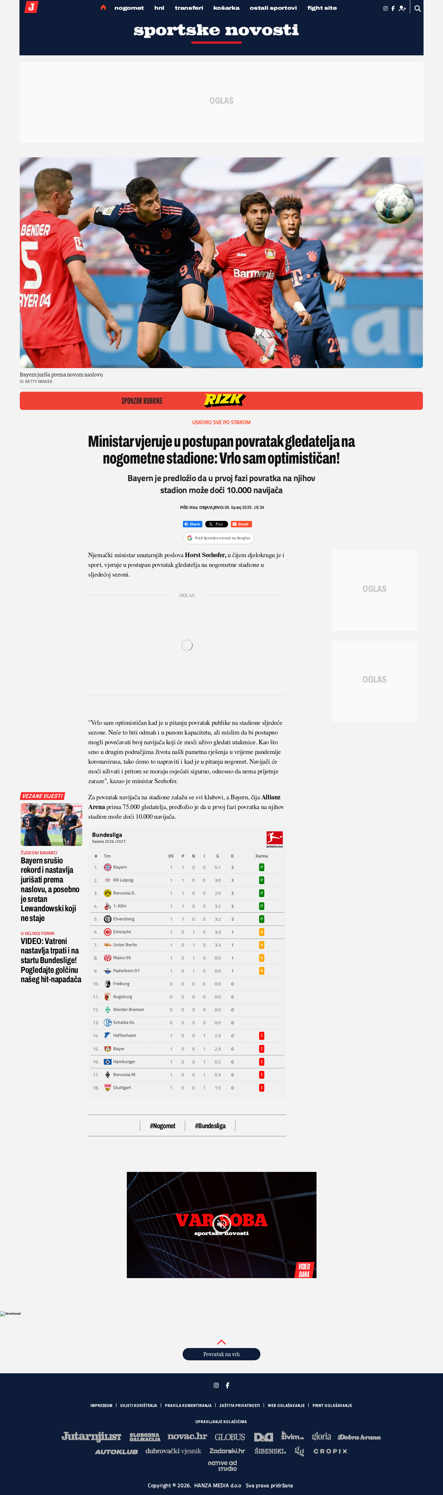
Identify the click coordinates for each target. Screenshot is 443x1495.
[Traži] (418, 8)
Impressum (101, 1405)
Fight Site (322, 8)
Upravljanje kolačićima (221, 1422)
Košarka (226, 8)
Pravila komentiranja (188, 1405)
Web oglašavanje (286, 1405)
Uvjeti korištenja (138, 1405)
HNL (159, 8)
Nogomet (129, 8)
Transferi (189, 8)
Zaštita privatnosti (240, 1405)
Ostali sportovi (273, 8)
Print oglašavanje (332, 1405)
